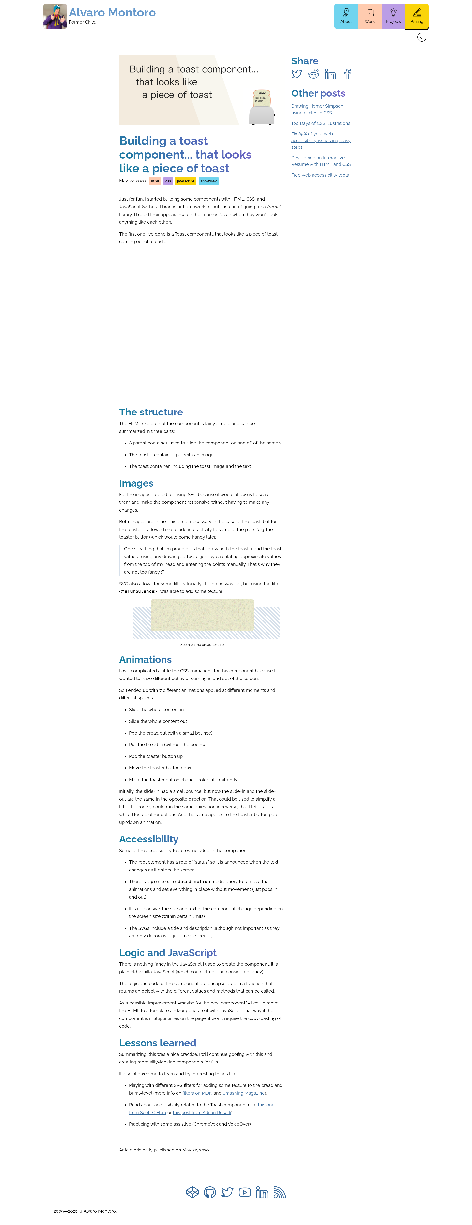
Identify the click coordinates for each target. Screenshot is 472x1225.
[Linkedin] (262, 1193)
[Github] (210, 1193)
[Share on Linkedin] (330, 74)
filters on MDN (197, 1093)
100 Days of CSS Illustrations (320, 123)
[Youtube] (245, 1193)
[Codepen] (192, 1193)
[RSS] (280, 1193)
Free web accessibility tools (320, 174)
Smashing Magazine (244, 1093)
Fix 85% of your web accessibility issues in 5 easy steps (321, 140)
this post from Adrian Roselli (202, 1112)
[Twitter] (227, 1193)
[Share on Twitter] (296, 74)
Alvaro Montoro (112, 12)
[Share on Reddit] (313, 74)
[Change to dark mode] (422, 37)
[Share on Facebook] (347, 74)
